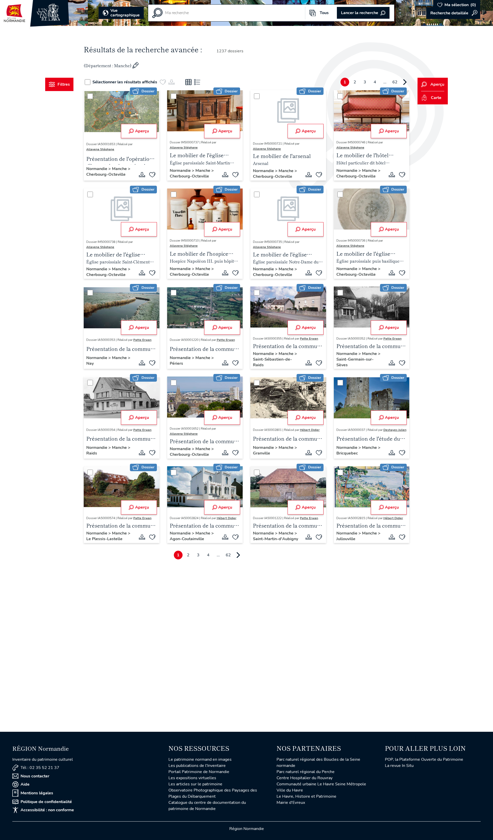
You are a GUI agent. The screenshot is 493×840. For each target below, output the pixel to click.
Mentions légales (37, 793)
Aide (25, 784)
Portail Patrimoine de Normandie (198, 772)
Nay (90, 363)
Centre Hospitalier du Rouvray (305, 778)
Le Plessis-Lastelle (104, 539)
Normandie (97, 169)
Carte (436, 98)
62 (394, 82)
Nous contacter (35, 776)
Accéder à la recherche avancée (453, 13)
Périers (176, 363)
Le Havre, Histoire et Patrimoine (306, 796)
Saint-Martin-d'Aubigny (275, 539)
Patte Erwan (142, 340)
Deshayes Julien (394, 430)
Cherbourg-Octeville (106, 174)
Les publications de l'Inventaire (197, 765)
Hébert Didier (310, 430)
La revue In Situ (399, 765)
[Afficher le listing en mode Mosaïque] (188, 82)
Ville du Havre (290, 790)
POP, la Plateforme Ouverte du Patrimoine (424, 759)
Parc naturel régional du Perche (306, 772)
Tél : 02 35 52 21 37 (40, 767)
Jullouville (345, 539)
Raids (91, 453)
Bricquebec (347, 453)
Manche (120, 169)
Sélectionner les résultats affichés (124, 82)
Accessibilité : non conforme (47, 810)
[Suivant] (405, 82)
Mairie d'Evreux (291, 802)
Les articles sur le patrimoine (195, 784)
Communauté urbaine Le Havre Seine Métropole (321, 784)
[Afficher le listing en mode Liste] (197, 82)
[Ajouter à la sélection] (152, 174)
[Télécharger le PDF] (142, 174)
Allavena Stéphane (100, 149)
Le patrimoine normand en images (200, 759)
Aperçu (142, 131)
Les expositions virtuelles (192, 778)
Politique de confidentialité (46, 802)
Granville (261, 453)
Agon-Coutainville (187, 539)
